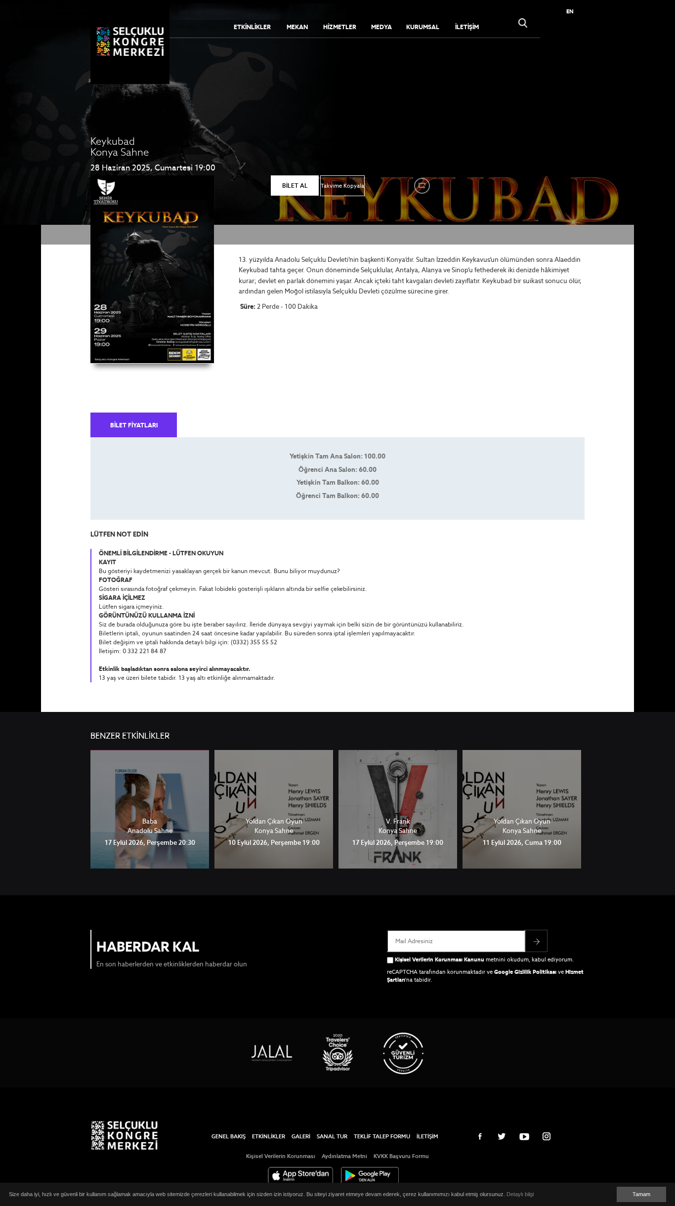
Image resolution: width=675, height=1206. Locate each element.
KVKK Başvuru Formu (401, 1156)
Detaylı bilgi (520, 1194)
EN (570, 11)
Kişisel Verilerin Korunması (280, 1156)
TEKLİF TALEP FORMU (382, 1136)
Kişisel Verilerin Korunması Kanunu (439, 959)
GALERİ (301, 1136)
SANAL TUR (332, 1136)
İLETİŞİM (467, 27)
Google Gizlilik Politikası (525, 971)
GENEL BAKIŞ (228, 1136)
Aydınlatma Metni (344, 1156)
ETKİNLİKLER (268, 1136)
